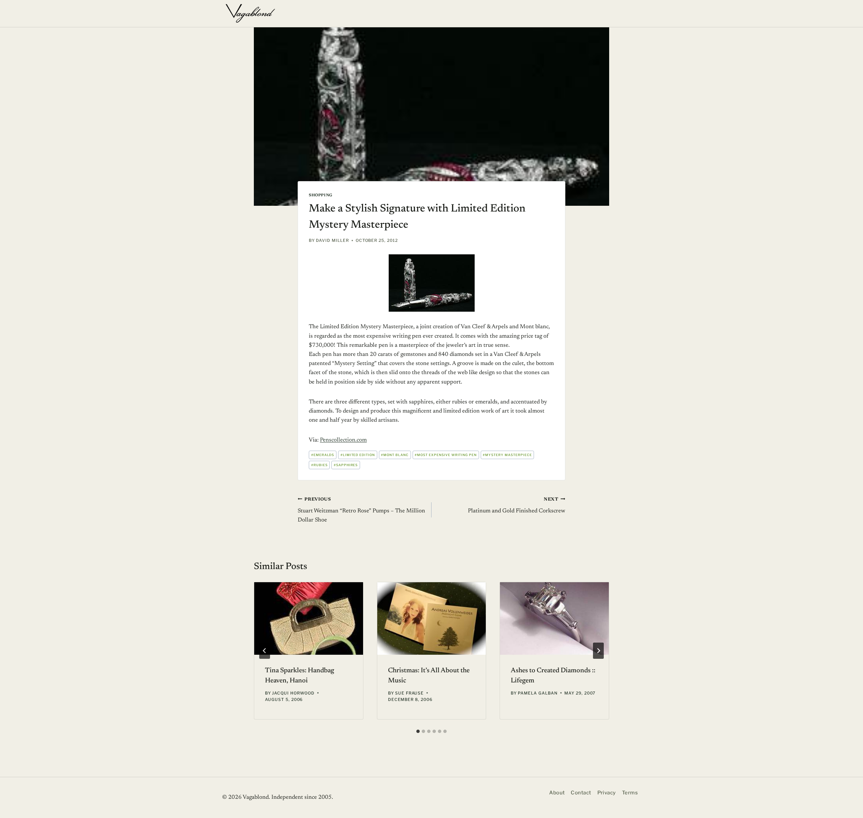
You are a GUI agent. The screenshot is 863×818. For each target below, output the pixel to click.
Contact (581, 793)
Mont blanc (395, 455)
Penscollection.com (343, 440)
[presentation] (308, 618)
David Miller (332, 240)
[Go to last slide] (264, 651)
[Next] (598, 651)
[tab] (418, 731)
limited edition (357, 455)
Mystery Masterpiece (507, 455)
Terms (630, 793)
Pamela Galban (537, 693)
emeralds (322, 455)
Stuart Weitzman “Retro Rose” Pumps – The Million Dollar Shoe (361, 510)
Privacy (606, 793)
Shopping (320, 195)
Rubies (319, 465)
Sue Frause (409, 693)
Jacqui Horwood (293, 693)
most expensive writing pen (446, 455)
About (557, 793)
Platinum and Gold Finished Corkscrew (516, 505)
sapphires (346, 465)
